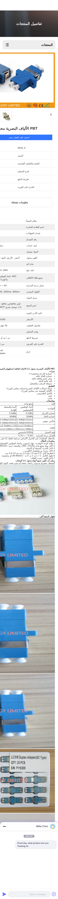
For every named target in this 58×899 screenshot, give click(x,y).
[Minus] (4, 826)
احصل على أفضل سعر (19, 137)
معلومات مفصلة (19, 202)
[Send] (4, 894)
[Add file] (54, 894)
